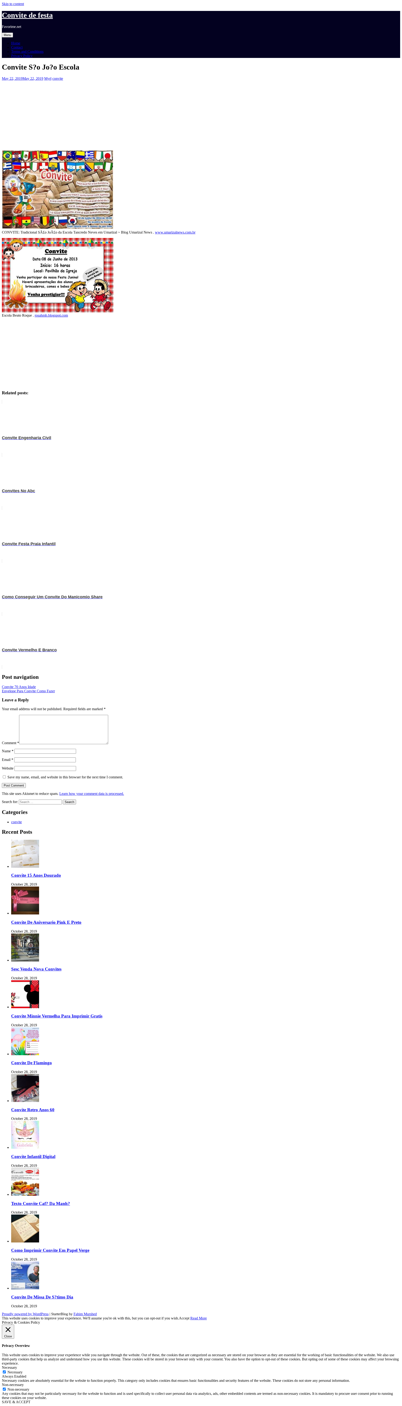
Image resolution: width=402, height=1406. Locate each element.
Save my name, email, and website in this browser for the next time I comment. (65, 777)
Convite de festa (27, 15)
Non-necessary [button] (13, 1385)
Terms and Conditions (27, 52)
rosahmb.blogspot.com (51, 315)
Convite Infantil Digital (33, 1156)
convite (57, 78)
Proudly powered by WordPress (25, 1314)
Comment (10, 743)
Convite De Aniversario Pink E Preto (46, 922)
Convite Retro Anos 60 (32, 1109)
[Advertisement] (141, 113)
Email (7, 760)
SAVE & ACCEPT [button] (16, 1402)
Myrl (47, 78)
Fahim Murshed (85, 1314)
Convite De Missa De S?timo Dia (42, 1297)
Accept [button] (184, 1318)
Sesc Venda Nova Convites (36, 969)
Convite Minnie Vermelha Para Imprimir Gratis (56, 1016)
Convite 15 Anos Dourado (36, 875)
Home (15, 43)
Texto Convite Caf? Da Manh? (40, 1203)
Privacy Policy (22, 56)
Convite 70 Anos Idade (19, 687)
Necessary (15, 1372)
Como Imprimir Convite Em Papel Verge (50, 1250)
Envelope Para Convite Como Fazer (28, 691)
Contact (17, 47)
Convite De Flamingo (31, 1062)
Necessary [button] (9, 1367)
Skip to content (13, 4)
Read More (198, 1318)
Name (7, 751)
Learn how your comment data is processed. (91, 794)
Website (7, 768)
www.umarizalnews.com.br (175, 232)
